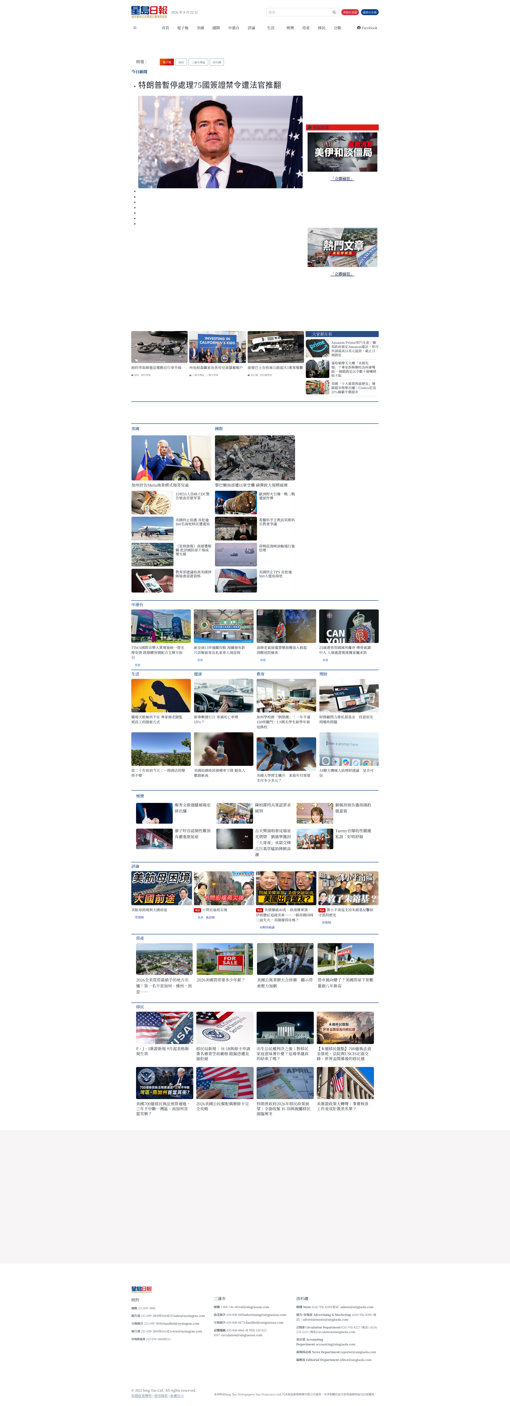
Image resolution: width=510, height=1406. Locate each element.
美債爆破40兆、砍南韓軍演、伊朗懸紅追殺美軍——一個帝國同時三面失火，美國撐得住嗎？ (284, 914)
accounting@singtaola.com (335, 1344)
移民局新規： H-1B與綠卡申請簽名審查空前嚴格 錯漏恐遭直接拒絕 (223, 1053)
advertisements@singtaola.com (325, 1319)
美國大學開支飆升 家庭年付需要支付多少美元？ (283, 778)
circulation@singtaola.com (336, 1332)
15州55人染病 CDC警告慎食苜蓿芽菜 (193, 496)
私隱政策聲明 (141, 1395)
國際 (216, 28)
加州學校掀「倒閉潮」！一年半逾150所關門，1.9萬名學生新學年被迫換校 (283, 721)
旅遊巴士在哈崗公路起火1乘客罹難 (275, 367)
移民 (322, 28)
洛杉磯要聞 (266, 375)
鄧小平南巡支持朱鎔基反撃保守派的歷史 (345, 912)
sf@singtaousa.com (255, 1307)
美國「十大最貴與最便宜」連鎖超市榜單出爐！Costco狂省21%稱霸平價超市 (353, 387)
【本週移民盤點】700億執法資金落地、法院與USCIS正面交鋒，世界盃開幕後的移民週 (344, 1053)
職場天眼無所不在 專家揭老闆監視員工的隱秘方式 (156, 719)
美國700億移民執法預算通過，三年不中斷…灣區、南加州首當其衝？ (163, 1108)
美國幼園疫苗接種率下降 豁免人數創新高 (219, 773)
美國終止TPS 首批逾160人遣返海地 (275, 574)
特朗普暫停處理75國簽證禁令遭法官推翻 (209, 85)
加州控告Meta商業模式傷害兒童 (160, 484)
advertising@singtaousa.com (265, 1314)
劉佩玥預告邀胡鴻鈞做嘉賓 (353, 808)
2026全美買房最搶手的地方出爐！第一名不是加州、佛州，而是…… (164, 986)
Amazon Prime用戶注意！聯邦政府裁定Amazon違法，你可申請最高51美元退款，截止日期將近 (355, 348)
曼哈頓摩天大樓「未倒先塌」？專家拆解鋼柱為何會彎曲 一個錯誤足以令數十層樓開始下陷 (353, 369)
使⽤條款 (161, 1395)
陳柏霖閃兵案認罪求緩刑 (273, 808)
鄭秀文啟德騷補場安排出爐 (193, 808)
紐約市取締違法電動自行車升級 (156, 367)
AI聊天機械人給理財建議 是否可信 (346, 773)
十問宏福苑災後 (211, 909)
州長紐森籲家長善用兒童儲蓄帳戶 (216, 367)
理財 (323, 674)
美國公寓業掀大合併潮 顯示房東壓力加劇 (285, 983)
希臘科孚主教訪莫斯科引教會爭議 (277, 522)
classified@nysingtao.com (180, 1323)
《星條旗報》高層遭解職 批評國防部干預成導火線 (193, 550)
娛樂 (290, 28)
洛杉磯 (254, 375)
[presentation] (220, 142)
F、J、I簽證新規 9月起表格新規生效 (162, 1051)
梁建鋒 (139, 917)
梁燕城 (326, 922)
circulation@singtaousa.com (242, 1335)
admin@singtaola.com (357, 1307)
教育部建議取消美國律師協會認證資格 (193, 574)
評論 (135, 866)
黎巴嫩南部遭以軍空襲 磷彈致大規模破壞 (251, 484)
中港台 (233, 28)
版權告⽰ (177, 1395)
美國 (200, 28)
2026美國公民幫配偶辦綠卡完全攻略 (222, 1106)
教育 (261, 674)
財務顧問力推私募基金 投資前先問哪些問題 (346, 719)
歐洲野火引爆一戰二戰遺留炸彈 (277, 496)
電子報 (182, 28)
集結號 (210, 917)
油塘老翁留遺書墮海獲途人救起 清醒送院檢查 (282, 650)
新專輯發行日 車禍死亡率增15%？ (216, 719)
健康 (198, 674)
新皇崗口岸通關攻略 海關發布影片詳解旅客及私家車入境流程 (219, 650)
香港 (137, 665)
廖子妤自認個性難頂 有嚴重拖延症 (193, 833)
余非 (200, 917)
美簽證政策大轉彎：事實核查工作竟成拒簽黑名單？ (343, 1106)
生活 (135, 674)
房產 (306, 28)
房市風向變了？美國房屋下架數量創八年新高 (345, 983)
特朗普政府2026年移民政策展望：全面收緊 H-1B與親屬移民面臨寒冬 (284, 1108)
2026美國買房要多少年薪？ (221, 980)
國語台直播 (370, 12)
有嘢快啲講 (267, 927)
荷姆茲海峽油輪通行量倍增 (277, 548)
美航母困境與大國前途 (149, 909)
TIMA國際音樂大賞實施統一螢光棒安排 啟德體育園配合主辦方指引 (157, 652)
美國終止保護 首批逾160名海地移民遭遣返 (193, 522)
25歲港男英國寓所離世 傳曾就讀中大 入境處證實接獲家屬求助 (345, 650)
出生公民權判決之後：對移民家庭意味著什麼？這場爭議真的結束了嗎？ (282, 1053)
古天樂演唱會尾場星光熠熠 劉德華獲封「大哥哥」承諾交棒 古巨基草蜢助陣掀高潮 (273, 842)
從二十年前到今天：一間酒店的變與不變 (158, 773)
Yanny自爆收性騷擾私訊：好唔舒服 (353, 833)
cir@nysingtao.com (188, 1331)
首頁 (165, 28)
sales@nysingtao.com (189, 1315)
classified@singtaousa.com (263, 1322)
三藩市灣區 (198, 375)
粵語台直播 (350, 12)
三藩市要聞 (212, 375)
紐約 (136, 375)
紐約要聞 (146, 375)
